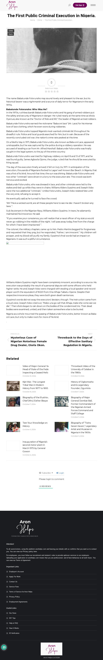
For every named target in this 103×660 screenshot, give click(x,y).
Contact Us (13, 582)
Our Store (12, 613)
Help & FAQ (13, 623)
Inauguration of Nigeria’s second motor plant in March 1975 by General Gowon (35, 447)
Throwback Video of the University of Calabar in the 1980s (83, 369)
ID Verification (14, 633)
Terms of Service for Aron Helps (20, 592)
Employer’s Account (16, 572)
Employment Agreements (18, 602)
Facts (11, 34)
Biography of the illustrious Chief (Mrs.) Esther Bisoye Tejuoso (39, 399)
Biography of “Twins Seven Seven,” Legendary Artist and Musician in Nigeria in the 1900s (84, 428)
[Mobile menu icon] (93, 5)
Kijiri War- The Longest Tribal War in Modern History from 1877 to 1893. (35, 385)
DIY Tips (12, 618)
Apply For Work (14, 577)
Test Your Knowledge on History (35, 424)
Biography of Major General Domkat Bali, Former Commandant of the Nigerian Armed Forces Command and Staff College (83, 405)
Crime (11, 31)
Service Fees (14, 587)
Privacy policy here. (30, 551)
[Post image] (13, 370)
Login (61, 473)
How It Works (14, 628)
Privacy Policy (14, 597)
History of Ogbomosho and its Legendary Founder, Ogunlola (82, 385)
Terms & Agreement (23, 560)
